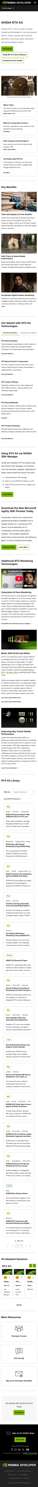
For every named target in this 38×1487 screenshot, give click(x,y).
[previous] (30, 1265)
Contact (26, 1478)
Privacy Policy (9, 1471)
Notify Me (4, 418)
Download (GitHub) (7, 353)
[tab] (10, 333)
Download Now (9, 547)
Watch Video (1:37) (9, 113)
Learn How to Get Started (9, 768)
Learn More (7, 494)
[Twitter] (23, 1449)
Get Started (7, 49)
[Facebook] (12, 1449)
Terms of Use (12, 1474)
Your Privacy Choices (24, 1471)
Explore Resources (20, 792)
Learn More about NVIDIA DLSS (10, 697)
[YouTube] (27, 1449)
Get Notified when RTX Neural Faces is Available (15, 623)
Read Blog (6, 131)
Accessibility (23, 1474)
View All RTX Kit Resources (12, 799)
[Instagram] (15, 1449)
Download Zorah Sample (12, 60)
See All (19, 1305)
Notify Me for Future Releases (14, 55)
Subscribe (20, 1440)
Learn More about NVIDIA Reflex (11, 701)
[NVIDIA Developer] (16, 2)
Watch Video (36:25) (9, 149)
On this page (6, 8)
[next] (34, 1265)
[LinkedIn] (19, 1449)
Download (19, 1412)
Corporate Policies (15, 1478)
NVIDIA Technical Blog (30, 1453)
